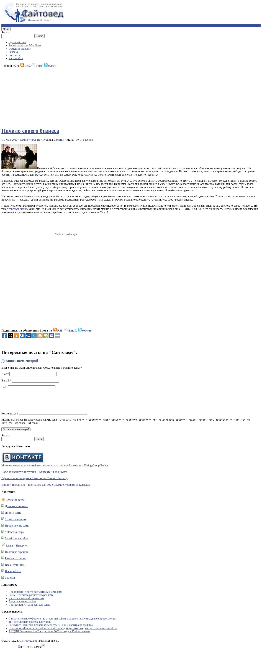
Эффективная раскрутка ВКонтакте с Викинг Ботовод (34, 478)
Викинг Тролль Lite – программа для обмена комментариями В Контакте (45, 484)
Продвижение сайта (17, 525)
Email (39, 65)
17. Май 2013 (9, 139)
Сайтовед (25, 640)
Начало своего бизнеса (30, 131)
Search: (5, 32)
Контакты (14, 55)
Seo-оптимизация (15, 519)
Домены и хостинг (16, 506)
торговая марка (18, 208)
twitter (51, 65)
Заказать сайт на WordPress (25, 45)
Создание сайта (15, 499)
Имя (5, 373)
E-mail (6, 380)
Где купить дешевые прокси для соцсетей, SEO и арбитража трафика (51, 624)
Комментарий (9, 413)
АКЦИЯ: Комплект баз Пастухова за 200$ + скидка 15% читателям (49, 631)
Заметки (59, 139)
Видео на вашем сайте (22, 601)
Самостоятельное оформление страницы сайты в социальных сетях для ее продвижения (62, 618)
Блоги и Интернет (17, 545)
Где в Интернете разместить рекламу (31, 594)
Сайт (4, 387)
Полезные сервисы (16, 551)
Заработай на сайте (16, 538)
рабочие (88, 139)
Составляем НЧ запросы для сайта (29, 604)
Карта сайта (16, 58)
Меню (6, 29)
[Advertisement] (108, 96)
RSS (27, 65)
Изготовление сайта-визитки (26, 598)
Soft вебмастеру (14, 531)
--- (2, 637)
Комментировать (30, 139)
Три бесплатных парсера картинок (30, 621)
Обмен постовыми (20, 48)
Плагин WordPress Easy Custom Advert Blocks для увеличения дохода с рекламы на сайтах (63, 628)
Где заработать (17, 42)
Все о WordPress (14, 564)
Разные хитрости (15, 558)
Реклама (14, 51)
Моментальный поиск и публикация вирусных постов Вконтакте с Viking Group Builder (55, 465)
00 (77, 139)
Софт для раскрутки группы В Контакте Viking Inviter (34, 471)
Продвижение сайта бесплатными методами (36, 591)
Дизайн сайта (13, 512)
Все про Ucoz (13, 571)
